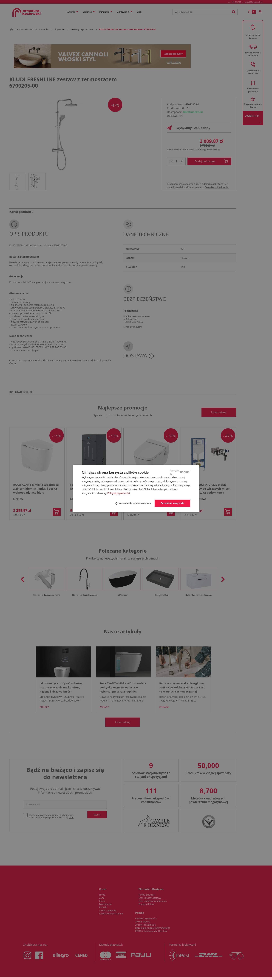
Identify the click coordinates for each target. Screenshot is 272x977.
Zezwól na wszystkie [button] (172, 503)
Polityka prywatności (118, 493)
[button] (134, 503)
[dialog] (136, 488)
